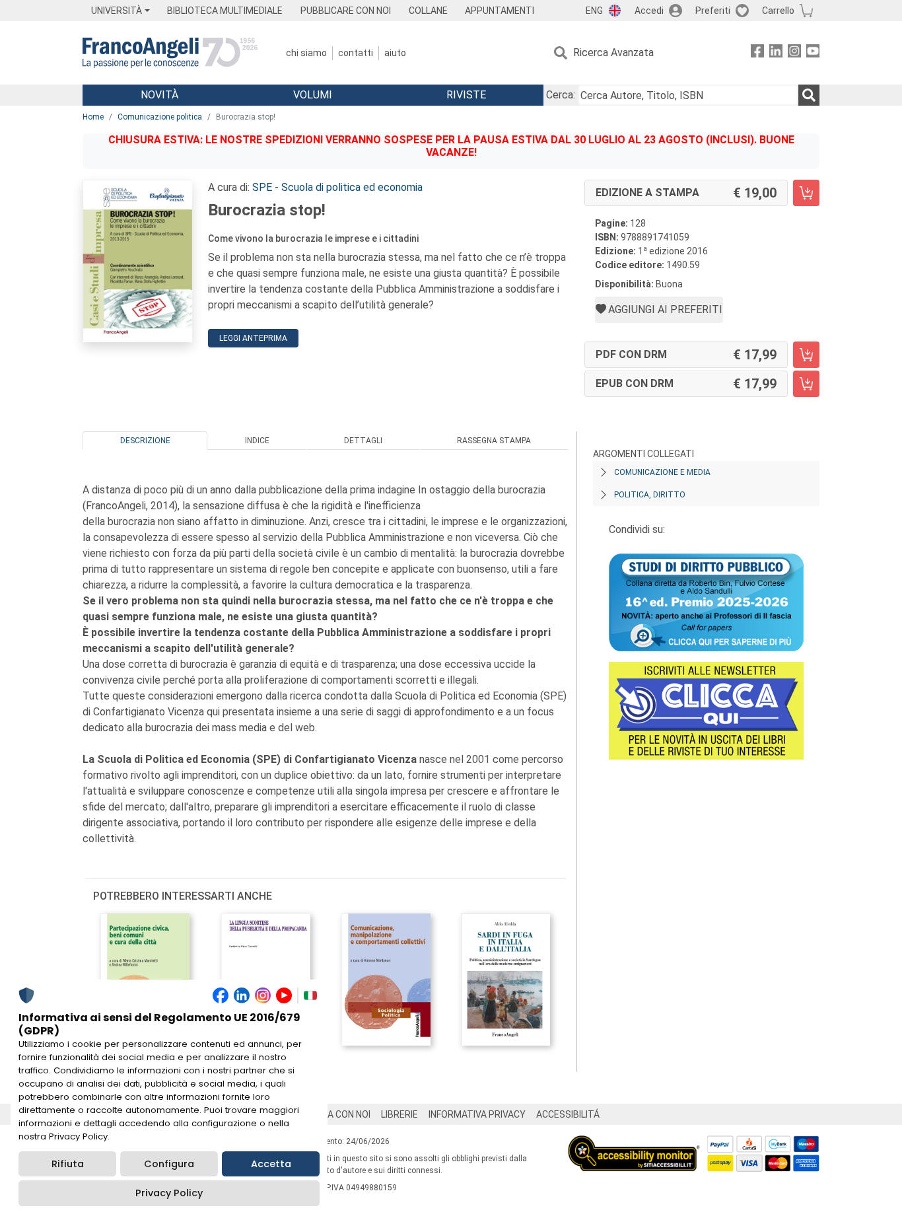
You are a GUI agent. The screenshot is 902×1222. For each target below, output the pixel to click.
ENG (594, 10)
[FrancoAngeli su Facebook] (757, 53)
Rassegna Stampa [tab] (494, 440)
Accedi (649, 10)
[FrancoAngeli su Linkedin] (775, 53)
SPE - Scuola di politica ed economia (337, 187)
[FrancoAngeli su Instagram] (794, 53)
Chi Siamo (306, 53)
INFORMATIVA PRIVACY (477, 1114)
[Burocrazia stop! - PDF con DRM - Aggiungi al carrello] (806, 354)
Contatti (355, 53)
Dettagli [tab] (363, 440)
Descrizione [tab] (145, 440)
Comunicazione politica (160, 117)
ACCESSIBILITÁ (568, 1114)
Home (93, 117)
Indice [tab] (257, 440)
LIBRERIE (399, 1114)
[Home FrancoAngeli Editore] (170, 53)
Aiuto (395, 53)
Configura (169, 1163)
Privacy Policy (169, 1193)
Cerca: (560, 95)
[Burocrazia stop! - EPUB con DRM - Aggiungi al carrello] (806, 384)
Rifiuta (68, 1163)
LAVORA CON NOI (334, 1114)
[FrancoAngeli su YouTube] (812, 53)
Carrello (778, 10)
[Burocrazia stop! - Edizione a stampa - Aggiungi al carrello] (806, 193)
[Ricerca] (808, 95)
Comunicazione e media (662, 472)
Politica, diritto (649, 494)
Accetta (271, 1163)
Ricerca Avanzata (613, 52)
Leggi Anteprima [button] (253, 338)
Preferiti (712, 10)
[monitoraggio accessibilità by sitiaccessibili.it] (634, 1143)
